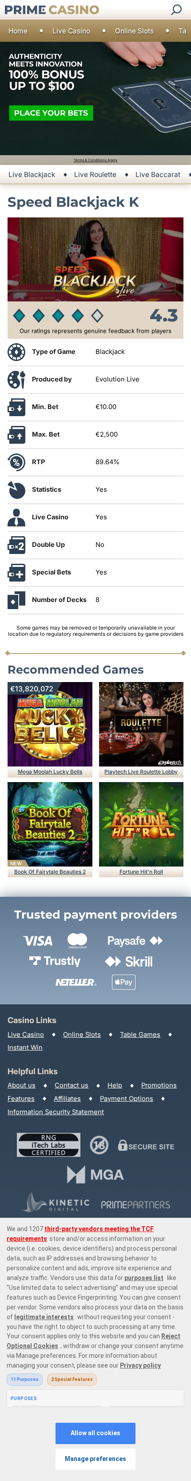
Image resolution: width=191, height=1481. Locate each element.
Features (21, 1099)
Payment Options (126, 1099)
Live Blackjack (31, 174)
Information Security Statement (56, 1112)
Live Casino (71, 31)
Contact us (71, 1085)
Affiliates (67, 1099)
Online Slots (134, 31)
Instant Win (25, 1048)
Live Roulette (95, 174)
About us (22, 1085)
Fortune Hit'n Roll (141, 871)
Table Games (140, 1035)
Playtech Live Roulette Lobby (141, 771)
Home (18, 31)
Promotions (159, 1085)
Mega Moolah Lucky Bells (50, 771)
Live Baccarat (157, 174)
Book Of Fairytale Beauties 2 (50, 871)
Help (114, 1085)
